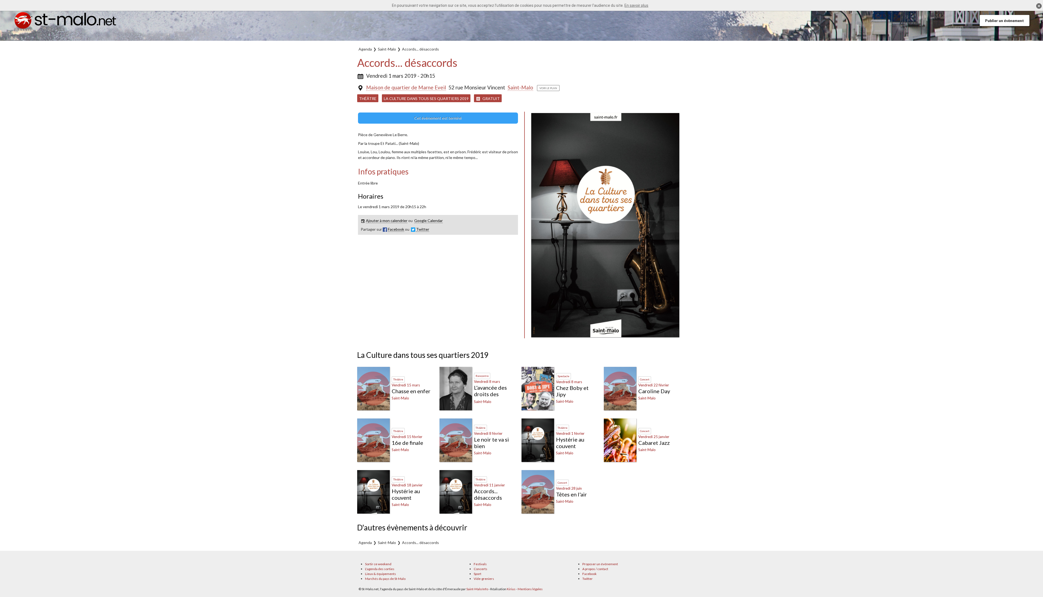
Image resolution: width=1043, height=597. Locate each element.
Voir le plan (548, 88)
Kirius (511, 589)
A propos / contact (595, 569)
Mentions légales (530, 589)
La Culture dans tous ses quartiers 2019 (426, 98)
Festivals (480, 564)
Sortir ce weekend (378, 564)
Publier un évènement (1004, 20)
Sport (477, 574)
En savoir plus (636, 5)
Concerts (480, 569)
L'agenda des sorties (379, 569)
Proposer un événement (600, 564)
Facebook (589, 574)
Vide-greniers (484, 579)
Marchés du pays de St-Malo (385, 579)
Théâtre (367, 98)
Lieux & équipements (380, 574)
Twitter (587, 579)
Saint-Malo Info (477, 589)
